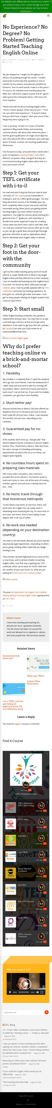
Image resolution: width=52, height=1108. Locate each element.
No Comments (39, 60)
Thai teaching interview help (15, 1082)
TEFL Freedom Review (26, 794)
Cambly (8, 328)
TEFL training (20, 195)
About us (19, 1104)
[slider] (24, 992)
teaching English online (30, 155)
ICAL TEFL (23, 918)
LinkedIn (6, 288)
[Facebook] (28, 1100)
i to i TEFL (8, 62)
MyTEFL (22, 885)
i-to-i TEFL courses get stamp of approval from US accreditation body (13, 705)
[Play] (10, 992)
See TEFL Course (26, 901)
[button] (26, 984)
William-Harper (10, 60)
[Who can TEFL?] (38, 671)
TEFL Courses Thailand (24, 935)
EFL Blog (10, 1024)
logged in (18, 724)
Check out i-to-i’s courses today (26, 573)
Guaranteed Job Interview (11, 657)
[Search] (47, 1012)
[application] (26, 984)
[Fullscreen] (42, 992)
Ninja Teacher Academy (24, 870)
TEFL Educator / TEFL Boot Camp (26, 804)
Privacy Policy (31, 1104)
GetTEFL (22, 836)
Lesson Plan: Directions (33, 682)
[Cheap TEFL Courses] (5, 17)
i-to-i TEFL (9, 598)
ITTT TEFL (23, 820)
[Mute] (37, 992)
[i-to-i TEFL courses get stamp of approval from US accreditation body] (14, 697)
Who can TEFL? (35, 676)
